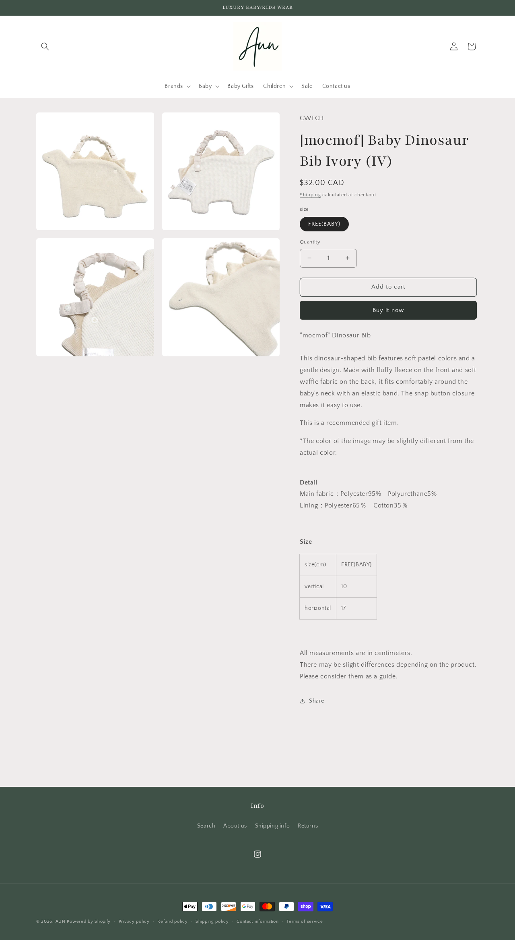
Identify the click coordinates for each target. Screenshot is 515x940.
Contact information (257, 921)
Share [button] (316, 701)
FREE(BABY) (324, 224)
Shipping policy (212, 921)
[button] (45, 46)
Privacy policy (134, 921)
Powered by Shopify (89, 921)
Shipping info (272, 826)
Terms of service (304, 921)
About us (235, 826)
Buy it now (388, 310)
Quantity (310, 242)
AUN (61, 921)
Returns (308, 826)
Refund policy (172, 921)
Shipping (310, 195)
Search (206, 826)
